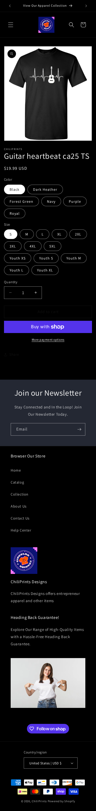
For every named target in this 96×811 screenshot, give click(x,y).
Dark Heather (45, 189)
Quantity (10, 282)
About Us (19, 506)
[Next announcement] (86, 6)
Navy (51, 201)
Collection (20, 494)
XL (59, 234)
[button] (11, 25)
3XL (13, 246)
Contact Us (20, 518)
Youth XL (45, 270)
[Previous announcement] (10, 6)
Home (16, 470)
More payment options (48, 340)
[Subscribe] (79, 429)
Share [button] (14, 354)
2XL (78, 234)
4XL (33, 246)
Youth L (16, 270)
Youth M (73, 258)
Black (14, 189)
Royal (15, 213)
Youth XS (18, 258)
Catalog (17, 482)
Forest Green (21, 201)
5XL (52, 246)
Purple (75, 201)
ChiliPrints (39, 801)
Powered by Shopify (61, 801)
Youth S (46, 258)
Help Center (21, 530)
